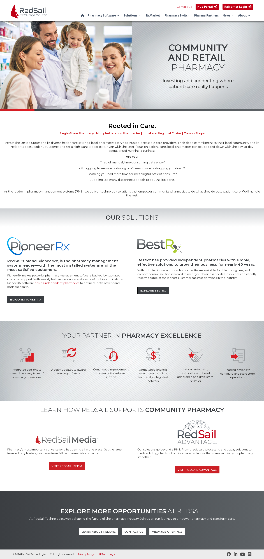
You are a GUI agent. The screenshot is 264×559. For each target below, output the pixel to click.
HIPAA (101, 554)
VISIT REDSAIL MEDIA (67, 466)
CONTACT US (133, 531)
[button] (104, 15)
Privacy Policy (86, 554)
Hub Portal (207, 7)
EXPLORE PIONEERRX (25, 299)
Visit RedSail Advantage (197, 469)
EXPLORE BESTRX (153, 290)
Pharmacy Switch (177, 15)
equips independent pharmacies (57, 283)
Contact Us (184, 6)
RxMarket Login (237, 7)
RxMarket (153, 15)
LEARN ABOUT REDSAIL (98, 531)
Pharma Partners (206, 15)
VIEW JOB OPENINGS (167, 531)
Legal (112, 554)
